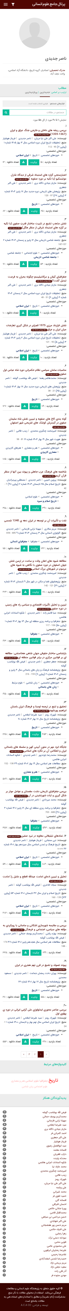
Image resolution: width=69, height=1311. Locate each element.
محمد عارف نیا (59, 1167)
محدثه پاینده (60, 1158)
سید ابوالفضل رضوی (56, 1146)
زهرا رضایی (60, 1233)
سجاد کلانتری (49, 885)
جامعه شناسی (14, 253)
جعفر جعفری (50, 662)
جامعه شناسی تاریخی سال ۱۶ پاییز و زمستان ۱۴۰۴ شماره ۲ (31, 240)
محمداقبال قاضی (58, 1213)
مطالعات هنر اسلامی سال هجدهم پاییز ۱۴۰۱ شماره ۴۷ (34, 942)
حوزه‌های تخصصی (50, 155)
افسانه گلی (60, 1200)
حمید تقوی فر (59, 1196)
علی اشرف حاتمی (57, 1229)
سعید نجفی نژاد (58, 1267)
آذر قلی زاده (60, 1271)
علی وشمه (61, 1187)
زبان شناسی (32, 683)
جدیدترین (45, 92)
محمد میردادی (49, 800)
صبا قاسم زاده (49, 613)
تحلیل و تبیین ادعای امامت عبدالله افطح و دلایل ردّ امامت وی (34, 879)
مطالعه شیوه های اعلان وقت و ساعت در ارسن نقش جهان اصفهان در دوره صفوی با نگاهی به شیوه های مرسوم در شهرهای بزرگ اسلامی (37, 565)
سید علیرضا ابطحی (32, 715)
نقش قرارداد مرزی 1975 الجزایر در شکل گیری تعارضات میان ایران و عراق (36, 327)
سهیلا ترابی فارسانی (31, 529)
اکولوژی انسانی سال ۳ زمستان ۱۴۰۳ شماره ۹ (38, 533)
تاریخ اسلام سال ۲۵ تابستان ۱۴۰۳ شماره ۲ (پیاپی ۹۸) (34, 484)
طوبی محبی (60, 1242)
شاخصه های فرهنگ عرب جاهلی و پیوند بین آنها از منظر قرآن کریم (35, 474)
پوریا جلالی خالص (57, 1208)
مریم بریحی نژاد (58, 1263)
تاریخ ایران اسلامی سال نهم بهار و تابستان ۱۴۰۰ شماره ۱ (33, 1022)
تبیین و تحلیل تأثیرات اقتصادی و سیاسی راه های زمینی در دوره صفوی (35, 607)
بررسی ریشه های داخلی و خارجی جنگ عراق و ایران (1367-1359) (38, 132)
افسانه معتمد (59, 1150)
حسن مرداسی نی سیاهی (53, 1217)
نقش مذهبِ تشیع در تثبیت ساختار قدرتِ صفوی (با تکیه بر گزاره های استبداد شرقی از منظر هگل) (35, 225)
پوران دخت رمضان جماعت (43, 973)
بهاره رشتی (51, 933)
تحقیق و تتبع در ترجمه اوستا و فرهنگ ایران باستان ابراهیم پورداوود (38, 709)
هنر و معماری (31, 448)
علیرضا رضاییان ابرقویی (55, 1250)
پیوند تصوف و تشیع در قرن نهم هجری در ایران (40, 967)
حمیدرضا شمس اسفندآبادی (52, 1259)
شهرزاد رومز (50, 715)
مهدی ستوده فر (58, 1275)
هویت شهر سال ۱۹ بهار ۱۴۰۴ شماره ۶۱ (42, 439)
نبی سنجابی (50, 840)
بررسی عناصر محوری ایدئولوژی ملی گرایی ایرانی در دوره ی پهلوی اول (34, 1012)
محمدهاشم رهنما (48, 378)
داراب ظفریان (59, 1154)
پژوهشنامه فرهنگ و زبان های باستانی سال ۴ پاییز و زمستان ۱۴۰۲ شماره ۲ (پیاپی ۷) (37, 672)
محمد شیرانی (59, 1192)
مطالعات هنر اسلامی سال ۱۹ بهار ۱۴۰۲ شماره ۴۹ (37, 763)
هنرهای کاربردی (13, 448)
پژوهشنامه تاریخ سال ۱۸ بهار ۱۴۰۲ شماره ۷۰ (39, 719)
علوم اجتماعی (31, 253)
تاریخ (35, 155)
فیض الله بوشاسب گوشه (25, 378)
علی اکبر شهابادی (58, 1221)
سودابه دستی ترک (57, 1238)
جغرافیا (34, 541)
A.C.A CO (26, 1305)
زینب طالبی (21, 431)
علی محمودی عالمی (56, 1246)
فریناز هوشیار (9, 138)
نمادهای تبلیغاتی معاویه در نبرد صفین (35, 836)
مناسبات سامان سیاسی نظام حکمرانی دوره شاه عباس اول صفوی (34, 372)
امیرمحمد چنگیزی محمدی (43, 431)
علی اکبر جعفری (58, 1137)
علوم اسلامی (31, 497)
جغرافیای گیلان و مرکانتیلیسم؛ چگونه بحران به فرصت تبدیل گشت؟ (37, 279)
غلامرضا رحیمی (58, 1254)
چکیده (34, 162)
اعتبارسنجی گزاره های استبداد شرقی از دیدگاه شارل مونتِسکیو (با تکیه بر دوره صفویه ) (38, 177)
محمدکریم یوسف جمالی (31, 933)
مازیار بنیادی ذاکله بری (45, 183)
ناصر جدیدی (24, 138)
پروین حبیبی (50, 480)
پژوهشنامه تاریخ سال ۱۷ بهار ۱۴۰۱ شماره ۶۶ (39, 982)
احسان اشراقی (59, 1204)
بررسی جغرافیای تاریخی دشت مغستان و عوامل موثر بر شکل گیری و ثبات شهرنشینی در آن (36, 793)
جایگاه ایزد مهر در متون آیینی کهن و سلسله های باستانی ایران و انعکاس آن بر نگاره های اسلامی (35, 749)
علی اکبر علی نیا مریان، (45, 138)
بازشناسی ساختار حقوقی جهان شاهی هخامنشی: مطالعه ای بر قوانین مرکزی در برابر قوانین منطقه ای (35, 655)
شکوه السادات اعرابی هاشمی (52, 1162)
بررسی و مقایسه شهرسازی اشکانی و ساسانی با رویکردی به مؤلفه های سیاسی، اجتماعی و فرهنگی (34, 927)
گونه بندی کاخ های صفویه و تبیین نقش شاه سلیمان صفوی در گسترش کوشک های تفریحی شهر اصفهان (37, 422)
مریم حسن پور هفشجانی (53, 1225)
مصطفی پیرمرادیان (16, 480)
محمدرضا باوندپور (47, 755)
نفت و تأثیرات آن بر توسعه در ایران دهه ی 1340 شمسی (35, 522)
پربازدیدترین (31, 92)
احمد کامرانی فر (58, 1133)
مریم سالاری (50, 529)
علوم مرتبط (17, 683)
